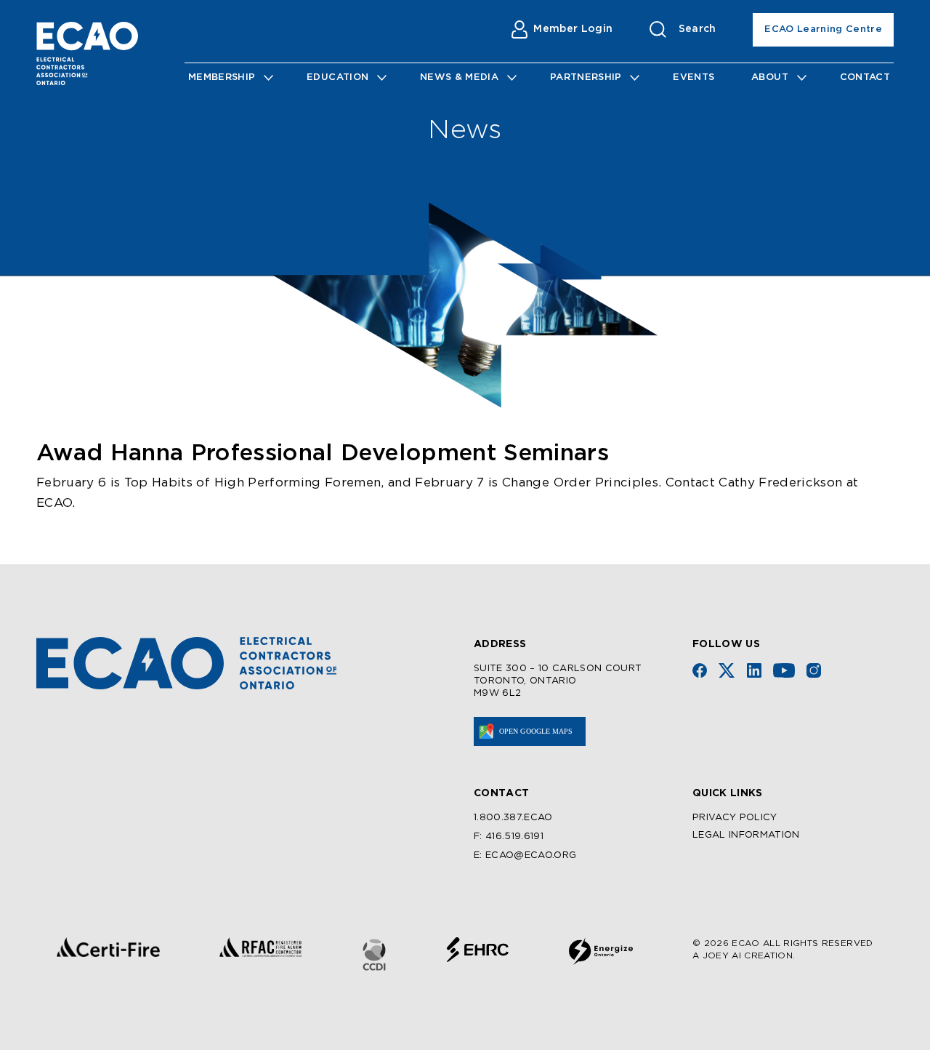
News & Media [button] (459, 77)
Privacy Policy (734, 818)
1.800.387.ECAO (513, 818)
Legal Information (746, 835)
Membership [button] (221, 77)
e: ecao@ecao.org (525, 855)
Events (693, 77)
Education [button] (337, 77)
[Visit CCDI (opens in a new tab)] (374, 955)
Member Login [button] (572, 29)
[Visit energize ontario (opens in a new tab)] (601, 951)
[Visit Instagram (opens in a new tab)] (813, 670)
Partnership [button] (586, 77)
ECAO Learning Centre (823, 29)
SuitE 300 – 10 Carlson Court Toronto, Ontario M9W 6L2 (558, 681)
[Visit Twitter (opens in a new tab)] (727, 670)
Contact (865, 77)
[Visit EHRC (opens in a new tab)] (478, 949)
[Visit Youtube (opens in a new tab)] (784, 670)
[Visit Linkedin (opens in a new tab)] (754, 670)
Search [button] (697, 29)
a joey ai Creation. (743, 956)
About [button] (769, 77)
